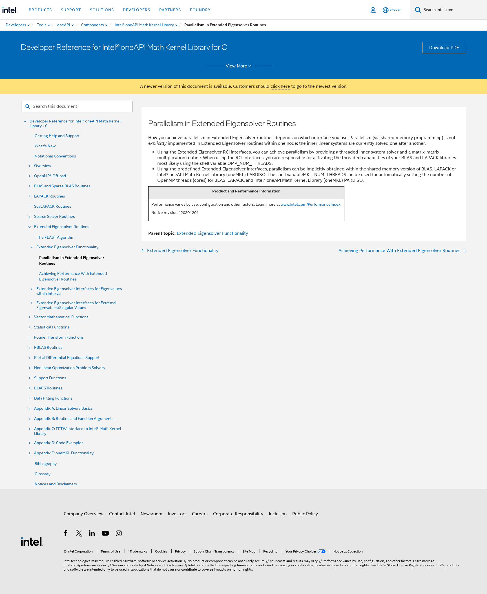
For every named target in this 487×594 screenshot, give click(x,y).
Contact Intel (122, 514)
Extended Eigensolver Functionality (67, 247)
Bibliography (46, 463)
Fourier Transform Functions (59, 337)
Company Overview (83, 514)
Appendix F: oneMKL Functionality (64, 453)
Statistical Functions (51, 327)
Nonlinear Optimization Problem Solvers (69, 367)
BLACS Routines (48, 388)
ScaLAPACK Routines (52, 206)
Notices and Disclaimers (56, 483)
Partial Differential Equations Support (66, 357)
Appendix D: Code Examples (58, 442)
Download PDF (444, 48)
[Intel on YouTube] (105, 534)
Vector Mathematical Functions (61, 317)
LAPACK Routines (49, 196)
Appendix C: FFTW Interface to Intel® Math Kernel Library (77, 431)
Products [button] (40, 9)
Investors (177, 514)
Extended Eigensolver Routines (61, 226)
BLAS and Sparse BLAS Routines (62, 186)
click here (280, 86)
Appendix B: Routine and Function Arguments (74, 418)
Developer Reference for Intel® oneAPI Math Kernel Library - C (75, 123)
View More (236, 66)
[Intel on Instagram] (119, 534)
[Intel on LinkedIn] (92, 534)
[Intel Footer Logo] (32, 541)
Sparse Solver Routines (54, 216)
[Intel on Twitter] (79, 534)
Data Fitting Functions (53, 398)
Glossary (42, 473)
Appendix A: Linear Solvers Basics (63, 408)
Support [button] (71, 9)
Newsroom (151, 514)
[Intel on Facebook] (65, 534)
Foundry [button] (200, 9)
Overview (42, 165)
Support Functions (50, 378)
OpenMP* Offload (50, 176)
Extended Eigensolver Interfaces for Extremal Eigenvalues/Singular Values (76, 305)
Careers (199, 514)
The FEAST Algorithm (55, 237)
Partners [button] (170, 9)
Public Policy (305, 514)
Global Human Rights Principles (410, 565)
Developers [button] (136, 9)
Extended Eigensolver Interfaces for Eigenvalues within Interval (79, 291)
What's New (45, 145)
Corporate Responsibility (238, 514)
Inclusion (278, 514)
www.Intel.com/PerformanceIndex (310, 204)
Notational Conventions (55, 156)
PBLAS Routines (48, 347)
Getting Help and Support (57, 135)
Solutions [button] (102, 9)
